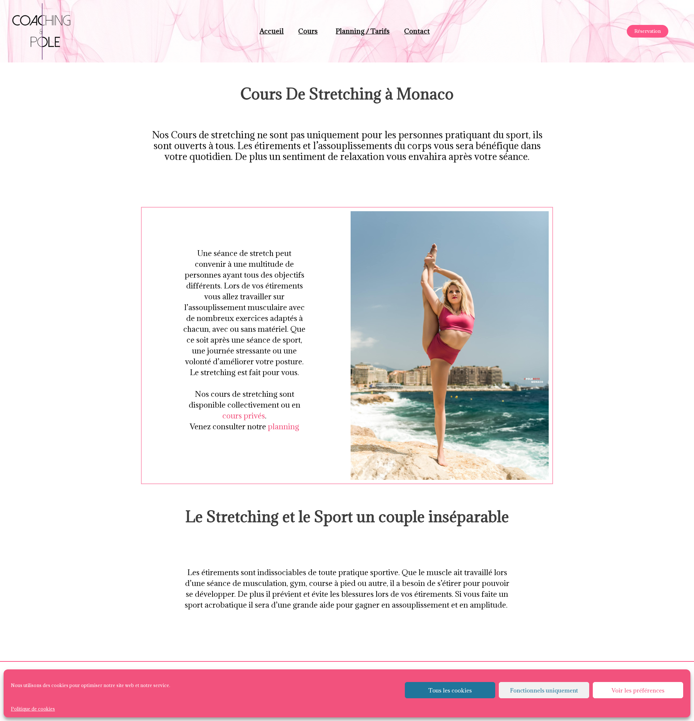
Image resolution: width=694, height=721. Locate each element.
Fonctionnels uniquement (544, 690)
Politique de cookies (33, 709)
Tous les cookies (450, 690)
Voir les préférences (638, 690)
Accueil (272, 31)
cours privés (243, 416)
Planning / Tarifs (363, 31)
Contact (417, 31)
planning (283, 426)
